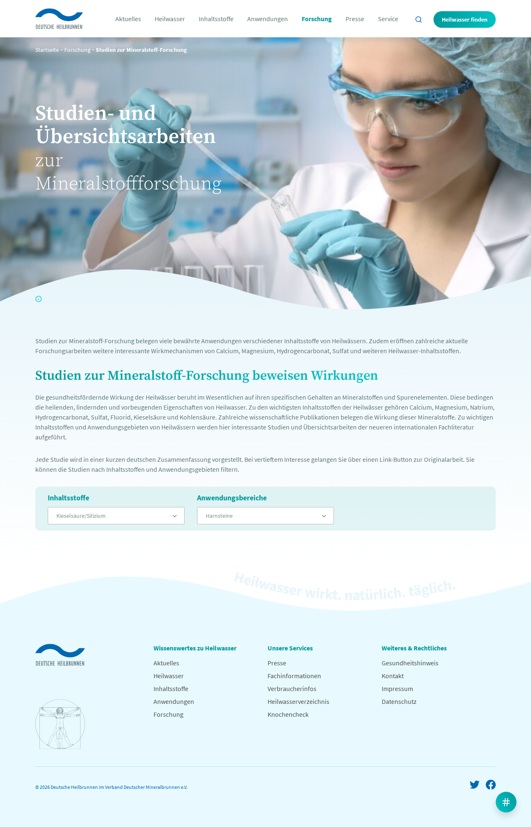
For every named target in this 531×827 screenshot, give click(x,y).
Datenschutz (399, 701)
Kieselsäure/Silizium (81, 515)
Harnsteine (219, 515)
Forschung (317, 19)
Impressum (397, 688)
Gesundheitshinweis (410, 663)
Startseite (47, 49)
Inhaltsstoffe (216, 19)
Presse (355, 19)
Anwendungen (267, 19)
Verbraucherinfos (292, 688)
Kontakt (393, 676)
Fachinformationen (294, 676)
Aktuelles (128, 19)
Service (388, 19)
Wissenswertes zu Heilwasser (194, 648)
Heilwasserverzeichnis (298, 701)
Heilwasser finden (464, 19)
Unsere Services (290, 648)
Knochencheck (288, 714)
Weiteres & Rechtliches (414, 648)
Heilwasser (170, 19)
